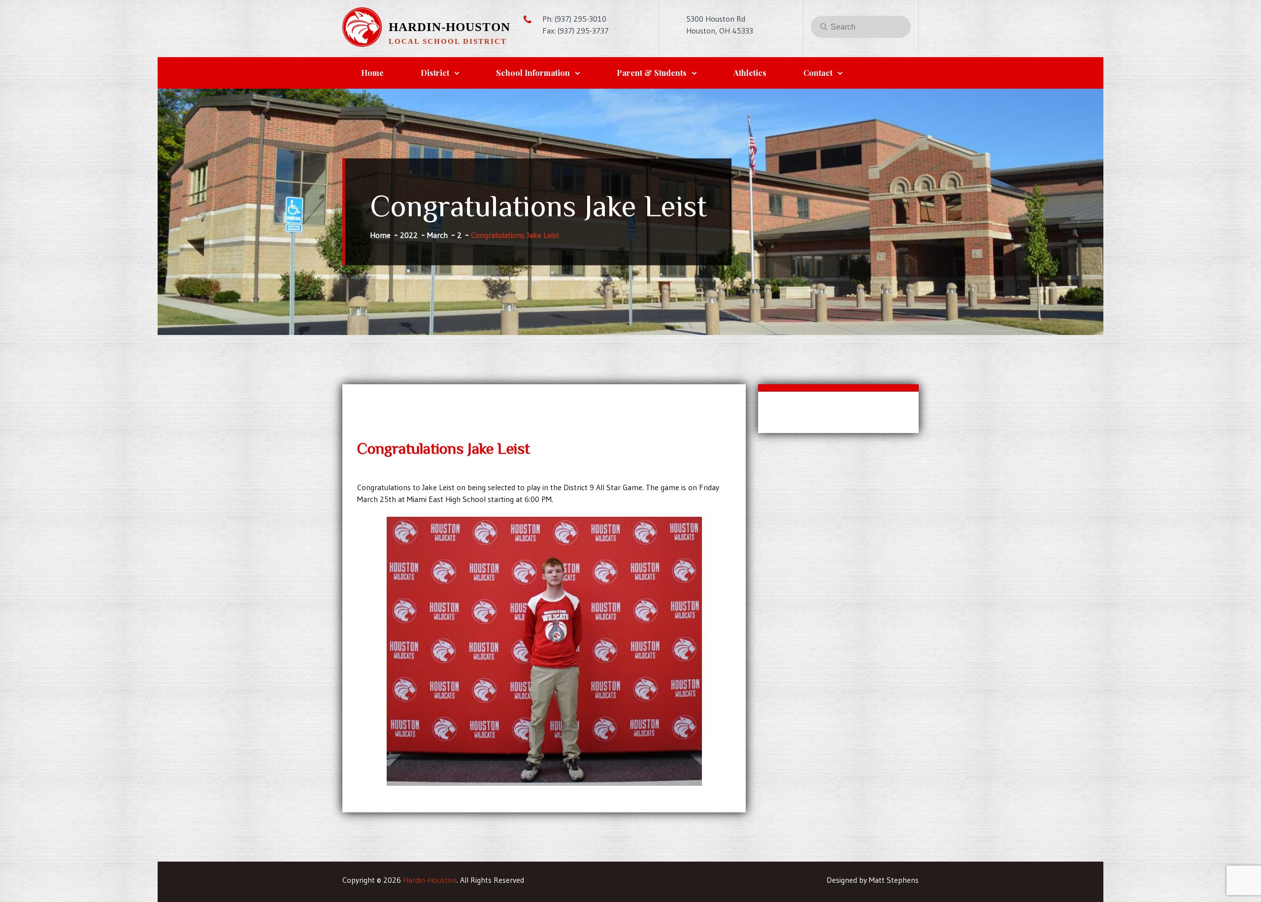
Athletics (749, 72)
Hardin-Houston (449, 26)
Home (372, 72)
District (435, 72)
